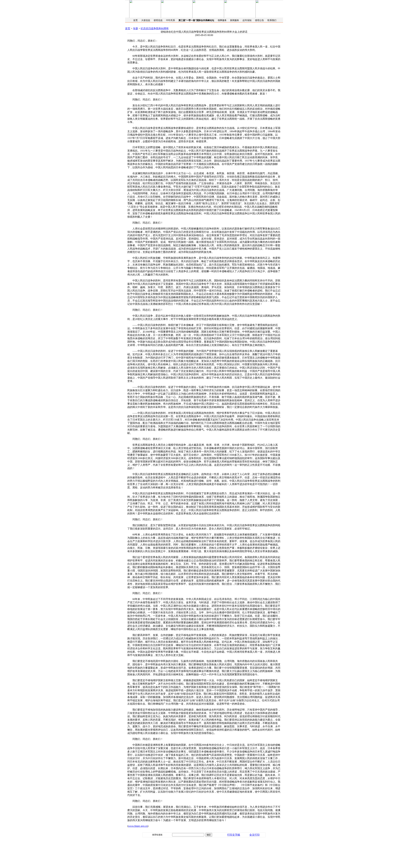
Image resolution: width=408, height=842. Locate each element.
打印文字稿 (233, 834)
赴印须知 (247, 20)
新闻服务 (234, 20)
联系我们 (271, 20)
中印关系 (170, 20)
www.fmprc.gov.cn (138, 826)
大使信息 (145, 20)
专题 (135, 28)
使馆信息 (158, 20)
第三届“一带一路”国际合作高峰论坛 (196, 20)
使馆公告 (259, 20)
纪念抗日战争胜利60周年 (155, 28)
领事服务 (222, 20)
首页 (135, 20)
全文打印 (254, 834)
